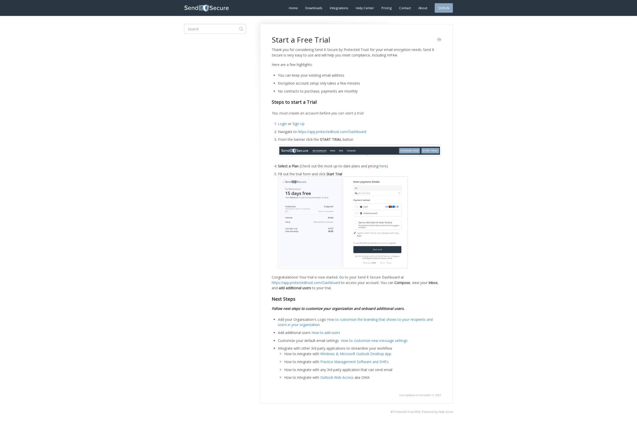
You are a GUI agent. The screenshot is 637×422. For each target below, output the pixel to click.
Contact (405, 8)
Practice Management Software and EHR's (354, 361)
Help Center (365, 8)
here (383, 166)
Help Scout (445, 412)
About (422, 8)
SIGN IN (443, 8)
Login (282, 123)
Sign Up (298, 123)
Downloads (313, 8)
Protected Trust (403, 412)
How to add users (326, 332)
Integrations (339, 8)
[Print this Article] (439, 40)
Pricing (386, 8)
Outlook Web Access (337, 377)
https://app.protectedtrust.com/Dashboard (332, 131)
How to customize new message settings (374, 340)
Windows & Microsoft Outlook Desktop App (355, 353)
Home (293, 8)
